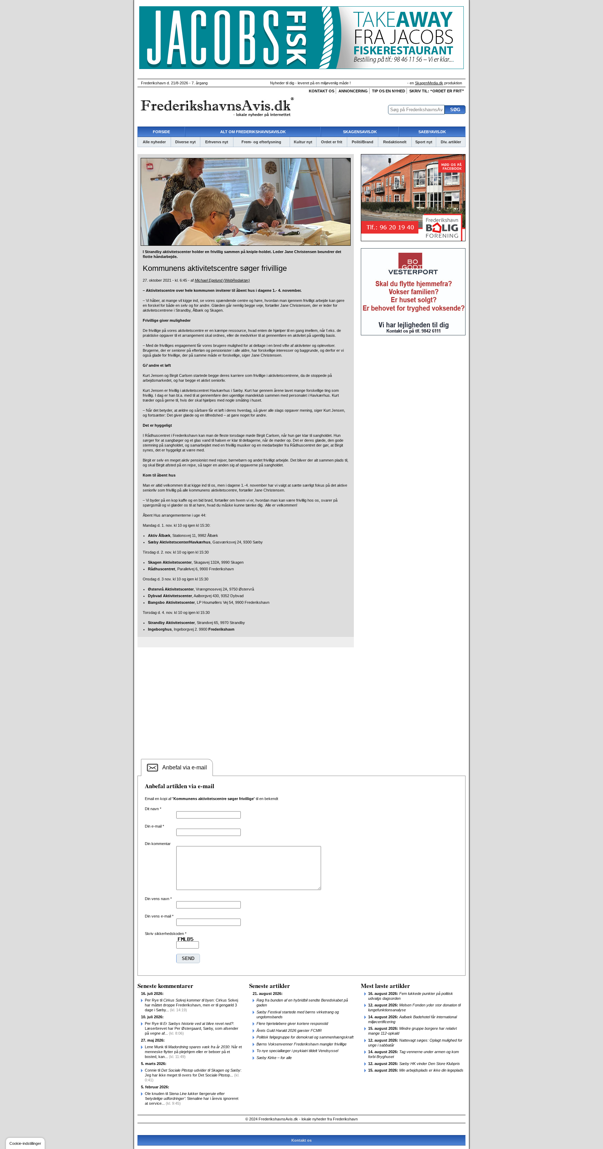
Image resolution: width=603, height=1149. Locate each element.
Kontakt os (321, 91)
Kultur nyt (303, 142)
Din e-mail (154, 826)
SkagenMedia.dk (429, 83)
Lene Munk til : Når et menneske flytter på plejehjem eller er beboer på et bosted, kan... (193, 1052)
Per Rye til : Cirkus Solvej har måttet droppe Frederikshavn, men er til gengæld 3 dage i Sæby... (191, 1005)
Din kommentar (158, 844)
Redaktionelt (395, 142)
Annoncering (353, 91)
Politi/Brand (362, 142)
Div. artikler (451, 142)
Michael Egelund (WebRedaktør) (222, 280)
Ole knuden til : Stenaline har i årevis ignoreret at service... (191, 1098)
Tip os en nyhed (388, 91)
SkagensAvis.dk (360, 132)
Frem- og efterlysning (261, 142)
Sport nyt (423, 142)
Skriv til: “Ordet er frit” (436, 91)
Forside (161, 132)
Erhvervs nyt (216, 142)
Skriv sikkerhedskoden (165, 933)
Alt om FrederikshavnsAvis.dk (253, 132)
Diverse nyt (185, 142)
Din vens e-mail (159, 916)
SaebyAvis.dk (432, 132)
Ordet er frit (331, 142)
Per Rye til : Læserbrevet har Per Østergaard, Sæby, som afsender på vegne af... (191, 1028)
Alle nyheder (154, 142)
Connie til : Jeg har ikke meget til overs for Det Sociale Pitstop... (193, 1075)
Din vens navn (158, 899)
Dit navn (153, 809)
